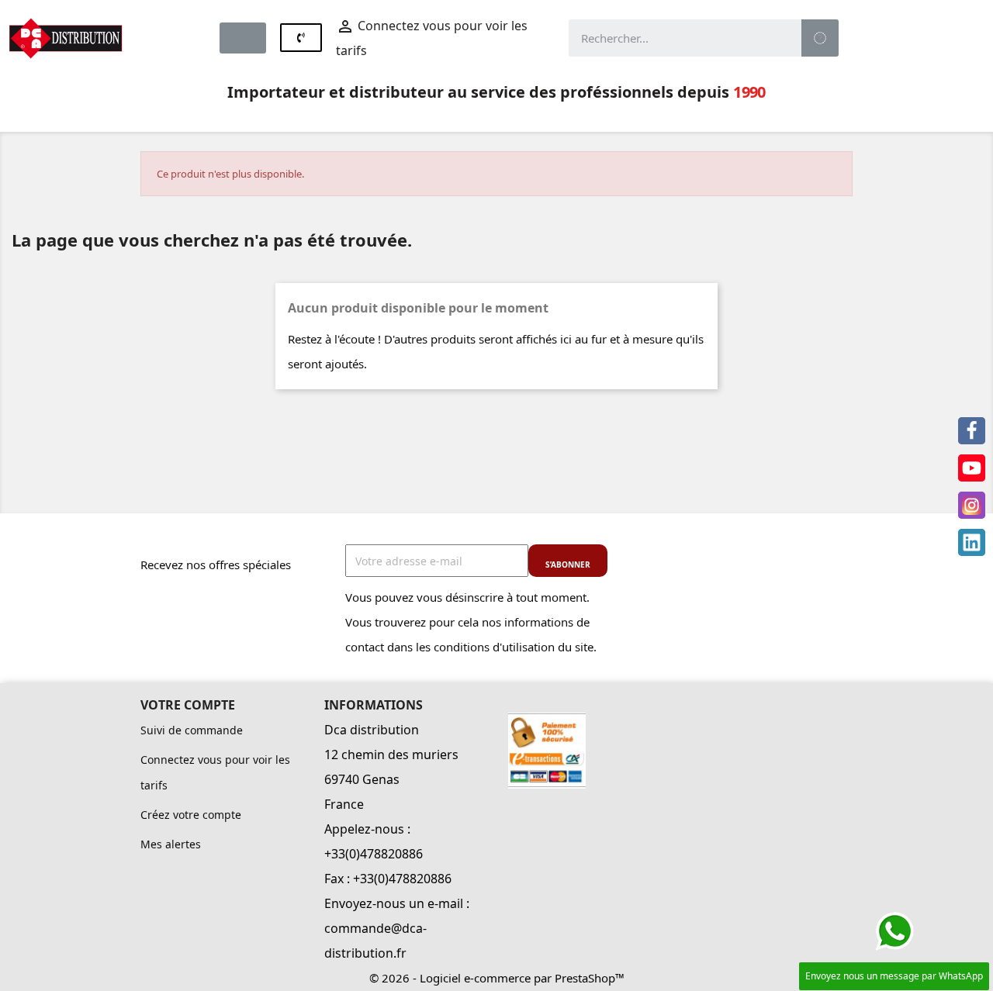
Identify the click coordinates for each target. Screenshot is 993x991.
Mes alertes (170, 844)
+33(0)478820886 (373, 853)
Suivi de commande (191, 730)
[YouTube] (971, 468)
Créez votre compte (190, 814)
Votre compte (187, 704)
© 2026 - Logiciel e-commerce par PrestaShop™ (497, 978)
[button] (243, 38)
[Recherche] (820, 38)
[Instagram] (971, 505)
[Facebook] (971, 430)
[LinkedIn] (971, 542)
